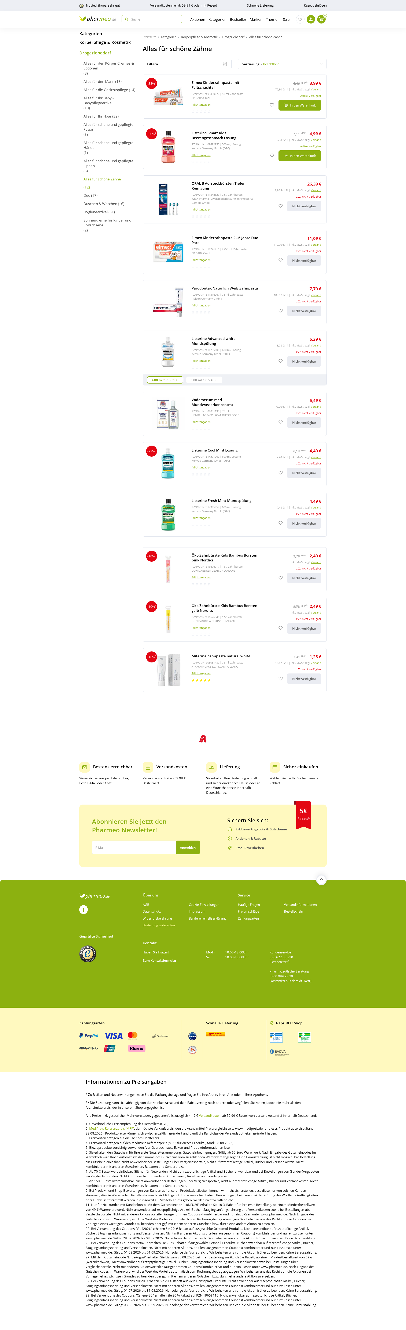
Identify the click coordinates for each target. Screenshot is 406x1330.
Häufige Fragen (249, 904)
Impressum (197, 911)
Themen (273, 19)
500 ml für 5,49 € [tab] (204, 380)
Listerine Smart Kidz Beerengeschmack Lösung (214, 135)
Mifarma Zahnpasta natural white (221, 656)
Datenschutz (152, 911)
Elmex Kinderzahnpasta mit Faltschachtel (215, 85)
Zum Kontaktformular (159, 960)
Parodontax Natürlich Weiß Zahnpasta (225, 288)
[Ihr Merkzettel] (300, 19)
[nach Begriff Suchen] (125, 19)
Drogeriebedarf (95, 52)
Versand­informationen (300, 904)
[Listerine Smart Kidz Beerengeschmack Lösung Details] (234, 147)
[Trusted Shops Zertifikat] (87, 953)
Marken (256, 19)
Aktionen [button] (197, 19)
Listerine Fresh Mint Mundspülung (221, 500)
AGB (146, 904)
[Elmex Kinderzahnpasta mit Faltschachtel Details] (234, 96)
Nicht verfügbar (304, 206)
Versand (316, 89)
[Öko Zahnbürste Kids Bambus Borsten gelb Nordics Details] (234, 619)
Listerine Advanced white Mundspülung (214, 341)
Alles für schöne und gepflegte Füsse (108, 127)
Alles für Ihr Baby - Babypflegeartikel (99, 100)
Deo (87, 195)
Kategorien (90, 33)
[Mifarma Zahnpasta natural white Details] (234, 670)
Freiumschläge (248, 911)
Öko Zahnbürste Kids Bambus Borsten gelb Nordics (224, 608)
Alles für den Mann (99, 81)
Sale (286, 19)
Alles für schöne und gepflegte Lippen (108, 163)
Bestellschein (293, 911)
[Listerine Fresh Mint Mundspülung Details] (234, 514)
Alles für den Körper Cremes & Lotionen (109, 66)
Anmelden (188, 847)
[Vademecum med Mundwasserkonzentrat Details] (234, 414)
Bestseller (238, 19)
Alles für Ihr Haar (97, 116)
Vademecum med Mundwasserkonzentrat (212, 402)
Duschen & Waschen (100, 203)
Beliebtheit (260, 64)
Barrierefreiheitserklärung (207, 918)
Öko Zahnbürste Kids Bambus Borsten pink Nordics (224, 557)
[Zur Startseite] (97, 19)
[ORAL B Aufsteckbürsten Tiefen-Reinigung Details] (234, 199)
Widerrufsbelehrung (157, 918)
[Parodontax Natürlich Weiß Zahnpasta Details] (234, 302)
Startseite (149, 37)
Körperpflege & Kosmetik (105, 42)
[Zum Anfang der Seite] (321, 879)
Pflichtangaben (201, 105)
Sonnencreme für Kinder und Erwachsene (107, 222)
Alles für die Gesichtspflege (106, 89)
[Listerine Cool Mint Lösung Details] (234, 464)
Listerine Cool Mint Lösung (214, 450)
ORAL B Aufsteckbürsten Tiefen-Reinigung (219, 186)
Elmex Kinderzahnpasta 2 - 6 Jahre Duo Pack (225, 240)
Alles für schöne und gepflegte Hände (108, 145)
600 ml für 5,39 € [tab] (165, 380)
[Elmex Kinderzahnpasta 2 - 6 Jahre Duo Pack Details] (234, 252)
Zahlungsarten (248, 918)
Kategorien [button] (217, 19)
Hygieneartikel (96, 211)
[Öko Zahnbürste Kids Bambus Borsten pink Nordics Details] (234, 569)
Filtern (152, 64)
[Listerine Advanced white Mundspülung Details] (234, 352)
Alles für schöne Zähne (102, 179)
